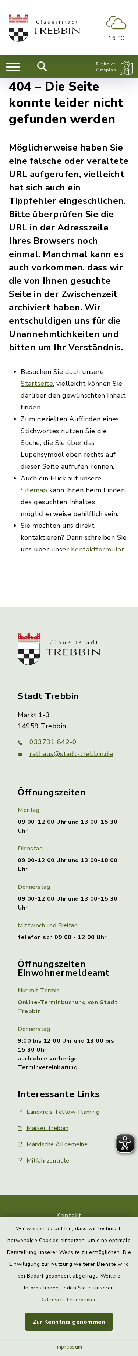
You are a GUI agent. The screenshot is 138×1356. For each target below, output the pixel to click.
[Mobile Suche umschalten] (42, 66)
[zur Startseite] (44, 28)
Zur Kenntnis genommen (69, 1322)
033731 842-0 (53, 742)
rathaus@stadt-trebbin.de (71, 753)
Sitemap (34, 490)
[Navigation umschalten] (13, 67)
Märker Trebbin (47, 1128)
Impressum (69, 1346)
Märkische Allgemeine (57, 1144)
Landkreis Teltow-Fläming (62, 1112)
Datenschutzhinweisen (68, 1299)
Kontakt (69, 1215)
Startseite (37, 383)
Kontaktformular (97, 549)
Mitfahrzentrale (48, 1161)
